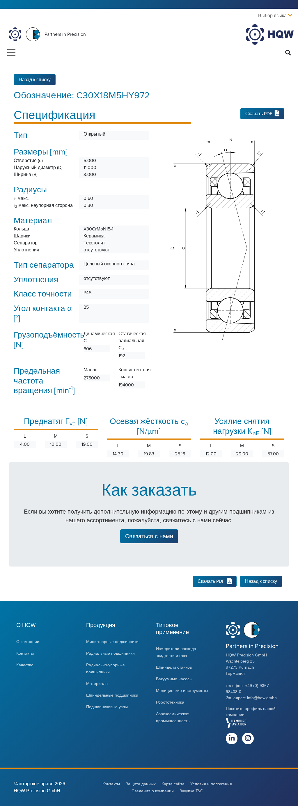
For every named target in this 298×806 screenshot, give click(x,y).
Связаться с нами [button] (149, 536)
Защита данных (141, 784)
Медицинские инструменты (182, 690)
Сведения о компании (153, 791)
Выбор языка (272, 16)
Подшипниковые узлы (107, 706)
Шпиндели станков (174, 667)
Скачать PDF (258, 114)
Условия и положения (211, 784)
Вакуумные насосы (174, 679)
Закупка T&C (191, 791)
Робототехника (170, 702)
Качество (24, 665)
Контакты (25, 653)
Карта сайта (173, 784)
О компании (27, 641)
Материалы (97, 683)
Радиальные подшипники (110, 653)
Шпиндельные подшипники (112, 695)
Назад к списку (35, 80)
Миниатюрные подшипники (112, 641)
